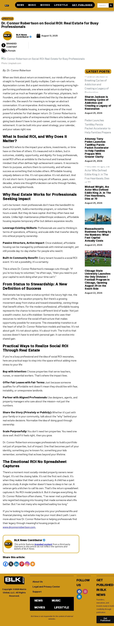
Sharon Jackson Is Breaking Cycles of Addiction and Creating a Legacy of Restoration (98, 102)
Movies (45, 5)
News (20, 5)
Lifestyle (61, 5)
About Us (38, 582)
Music (32, 5)
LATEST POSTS (98, 71)
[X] (10, 564)
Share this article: (14, 557)
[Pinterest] (21, 564)
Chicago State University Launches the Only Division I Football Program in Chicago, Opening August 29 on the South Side (97, 279)
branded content (43, 544)
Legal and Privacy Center (46, 587)
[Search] (111, 5)
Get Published (82, 5)
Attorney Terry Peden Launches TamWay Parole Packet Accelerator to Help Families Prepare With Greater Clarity (97, 147)
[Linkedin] (16, 564)
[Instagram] (27, 564)
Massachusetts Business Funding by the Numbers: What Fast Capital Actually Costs (98, 234)
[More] (32, 564)
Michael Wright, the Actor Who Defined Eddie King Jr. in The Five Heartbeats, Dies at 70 (98, 192)
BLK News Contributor (22, 36)
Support (37, 592)
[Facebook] (5, 564)
